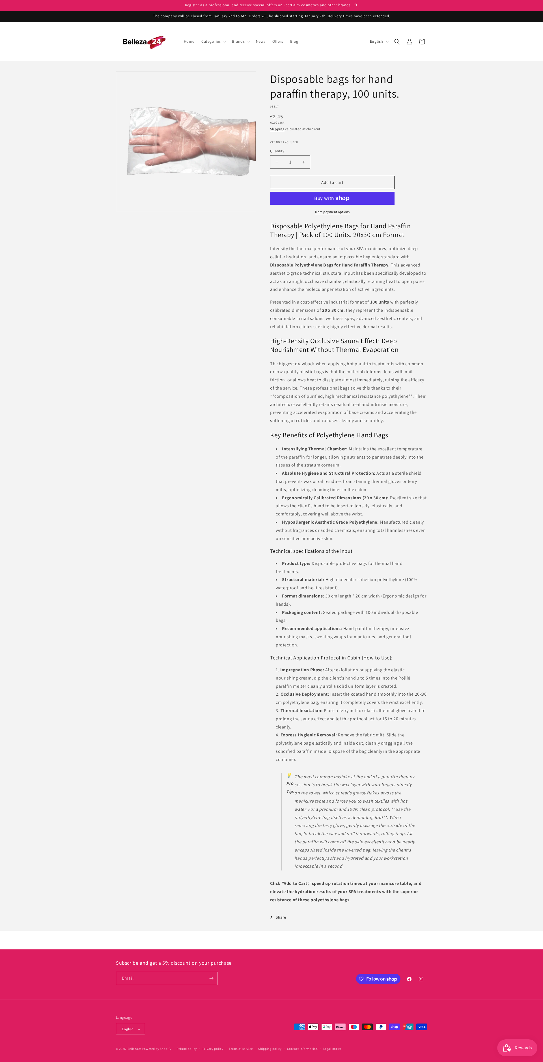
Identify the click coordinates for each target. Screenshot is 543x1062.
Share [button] (281, 917)
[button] (213, 41)
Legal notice (332, 1049)
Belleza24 (134, 1049)
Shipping (277, 129)
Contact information (302, 1049)
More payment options (332, 212)
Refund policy (187, 1049)
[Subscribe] (211, 978)
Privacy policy (212, 1049)
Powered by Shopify (156, 1049)
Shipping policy (270, 1049)
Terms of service (241, 1049)
